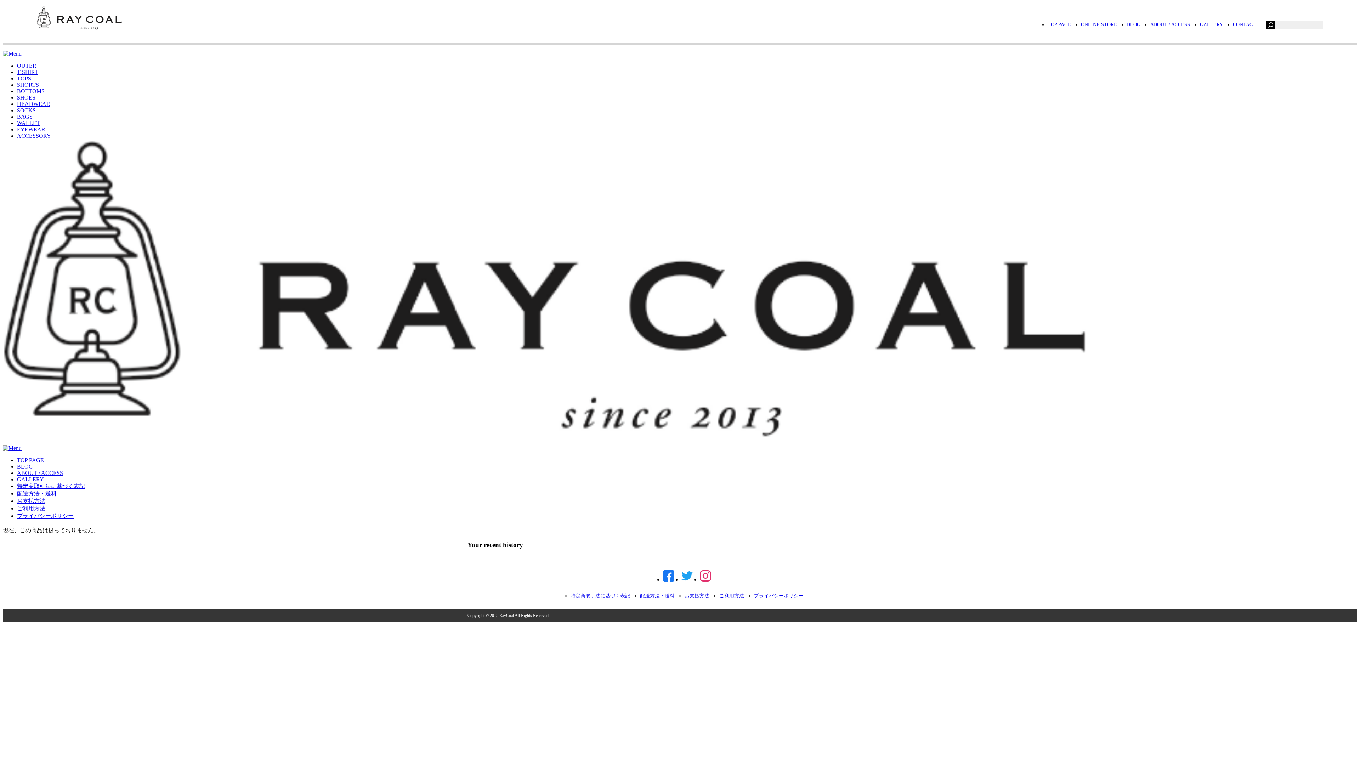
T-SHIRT (27, 72)
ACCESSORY (34, 136)
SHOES (26, 98)
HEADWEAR (33, 104)
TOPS (24, 78)
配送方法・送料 (37, 494)
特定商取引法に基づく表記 (51, 486)
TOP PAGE (1059, 24)
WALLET (28, 123)
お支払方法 (31, 501)
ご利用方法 (31, 508)
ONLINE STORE (1099, 24)
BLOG (1133, 24)
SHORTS (28, 85)
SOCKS (26, 110)
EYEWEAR (31, 129)
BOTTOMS (31, 91)
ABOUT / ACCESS (1170, 24)
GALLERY (1211, 24)
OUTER (26, 66)
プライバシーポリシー (45, 516)
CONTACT (1244, 24)
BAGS (25, 117)
